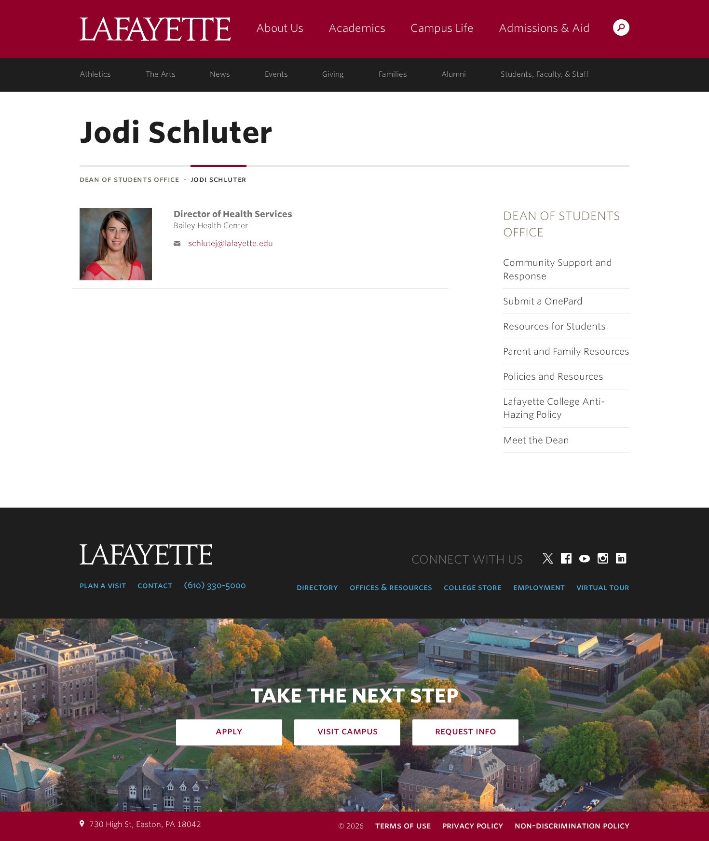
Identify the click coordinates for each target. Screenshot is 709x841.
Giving (333, 74)
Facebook (566, 558)
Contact (154, 585)
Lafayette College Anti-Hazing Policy (554, 408)
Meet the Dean (536, 440)
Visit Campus (347, 731)
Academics (356, 28)
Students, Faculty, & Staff (544, 74)
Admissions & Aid (544, 28)
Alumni (453, 74)
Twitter (548, 558)
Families (393, 74)
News (220, 74)
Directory (317, 587)
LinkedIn (621, 558)
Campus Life (442, 28)
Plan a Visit (103, 585)
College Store (473, 587)
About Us (279, 28)
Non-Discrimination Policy (572, 825)
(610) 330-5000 (215, 585)
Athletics (95, 74)
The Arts (161, 74)
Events (276, 74)
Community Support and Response (557, 269)
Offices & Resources (391, 587)
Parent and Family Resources (566, 351)
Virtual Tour (602, 587)
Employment (539, 587)
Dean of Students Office (129, 179)
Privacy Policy (472, 825)
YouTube (584, 558)
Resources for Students (554, 326)
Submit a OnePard (543, 301)
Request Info (465, 731)
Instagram (603, 558)
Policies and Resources (553, 376)
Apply (229, 731)
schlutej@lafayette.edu (230, 243)
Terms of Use (403, 825)
